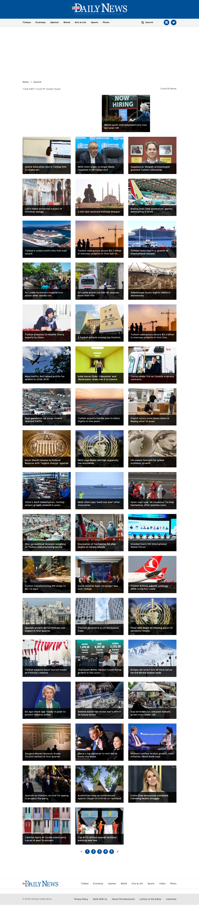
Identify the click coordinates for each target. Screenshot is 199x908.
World (66, 22)
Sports (94, 22)
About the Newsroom (123, 899)
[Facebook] (166, 22)
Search (37, 82)
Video (162, 884)
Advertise (171, 899)
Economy (41, 22)
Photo (106, 22)
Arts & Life (80, 22)
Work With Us (100, 899)
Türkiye (27, 22)
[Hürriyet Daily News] (99, 9)
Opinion (54, 22)
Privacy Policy (81, 899)
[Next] (117, 851)
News (26, 82)
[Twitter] (173, 22)
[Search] (142, 22)
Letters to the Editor (150, 899)
